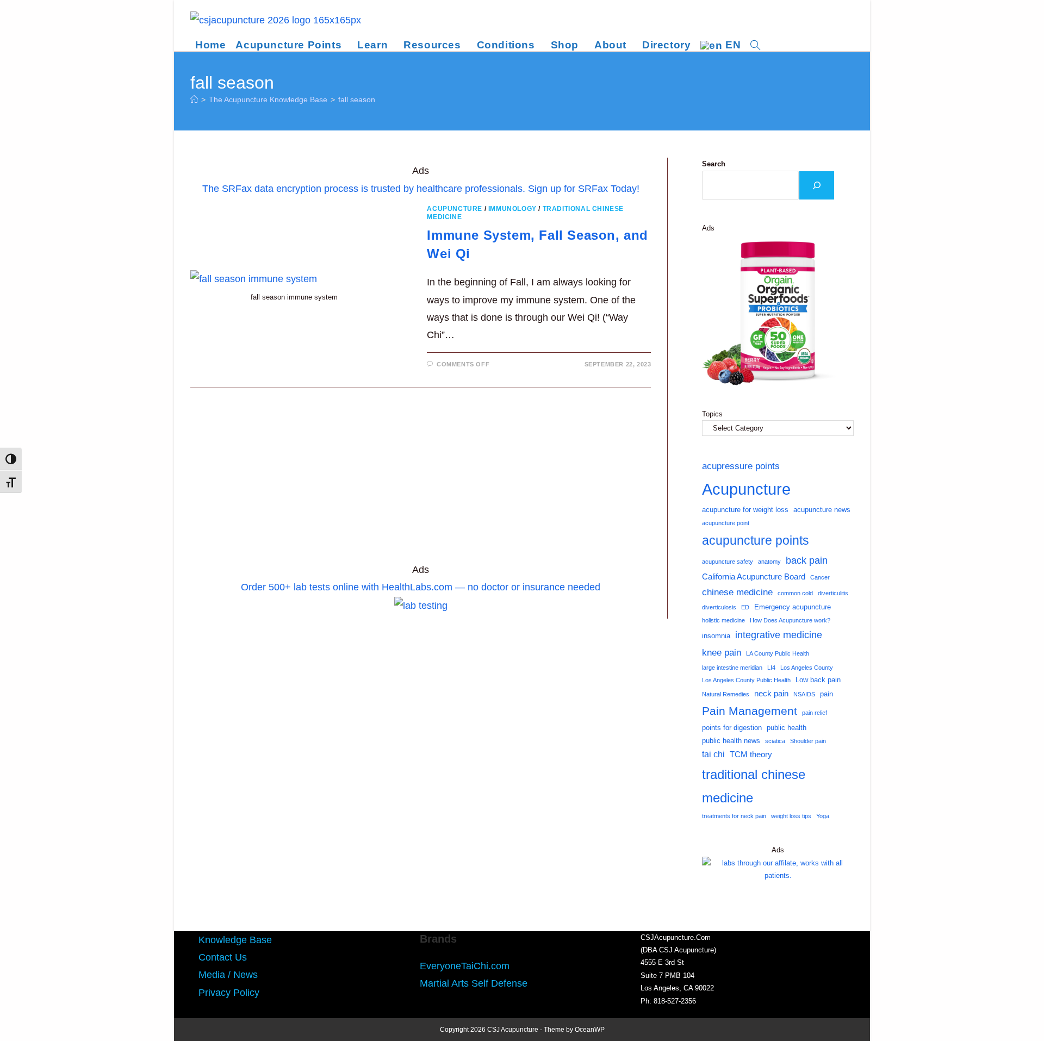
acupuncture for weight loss (745, 510)
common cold (795, 593)
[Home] (194, 99)
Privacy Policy (228, 992)
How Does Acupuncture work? (790, 620)
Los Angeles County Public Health (746, 680)
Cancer (820, 577)
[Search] (817, 185)
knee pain (721, 652)
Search (713, 164)
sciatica (775, 741)
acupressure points (741, 465)
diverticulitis (833, 593)
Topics (712, 414)
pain (826, 694)
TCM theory (751, 754)
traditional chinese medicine (753, 786)
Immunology (512, 209)
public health (786, 728)
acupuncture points (755, 540)
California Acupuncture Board (753, 576)
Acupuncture (454, 209)
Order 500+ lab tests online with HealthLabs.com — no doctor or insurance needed (420, 587)
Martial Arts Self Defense (473, 983)
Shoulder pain (808, 741)
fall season (356, 99)
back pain (807, 560)
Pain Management (749, 711)
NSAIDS (804, 694)
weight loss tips (791, 816)
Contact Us (222, 957)
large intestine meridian (732, 667)
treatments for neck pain (734, 816)
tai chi (713, 754)
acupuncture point (725, 523)
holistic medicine (723, 620)
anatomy (769, 561)
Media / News (228, 974)
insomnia (716, 636)
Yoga (822, 816)
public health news (731, 741)
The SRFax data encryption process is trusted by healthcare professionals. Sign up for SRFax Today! (420, 188)
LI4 (771, 667)
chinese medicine (737, 592)
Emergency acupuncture (792, 607)
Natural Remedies (725, 694)
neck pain (771, 693)
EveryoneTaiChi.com (464, 966)
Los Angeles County (806, 667)
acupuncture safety (727, 561)
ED (745, 607)
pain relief (814, 712)
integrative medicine (778, 634)
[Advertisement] (420, 480)
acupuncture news (821, 510)
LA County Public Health (777, 653)
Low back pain (818, 680)
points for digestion (732, 728)
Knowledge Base (235, 939)
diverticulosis (719, 607)
